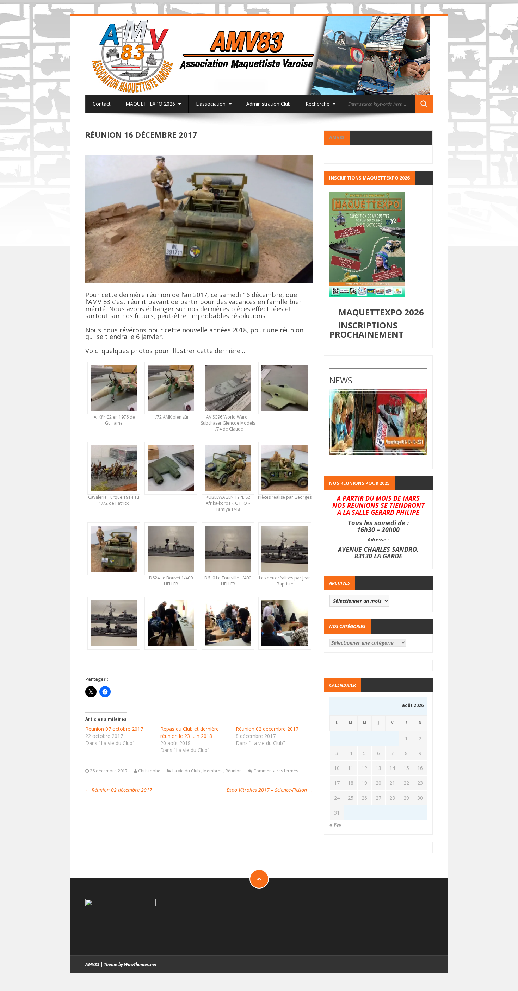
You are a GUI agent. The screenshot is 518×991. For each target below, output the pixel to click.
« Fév (335, 824)
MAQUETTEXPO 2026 (151, 103)
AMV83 (336, 137)
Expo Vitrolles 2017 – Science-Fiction (270, 789)
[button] (113, 397)
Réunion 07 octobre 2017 (114, 729)
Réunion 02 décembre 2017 (267, 729)
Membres (212, 771)
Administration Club (268, 103)
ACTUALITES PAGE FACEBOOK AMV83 (137, 121)
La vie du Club (186, 771)
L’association (211, 103)
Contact (102, 103)
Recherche (318, 103)
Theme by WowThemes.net (130, 964)
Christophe (149, 771)
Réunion (234, 771)
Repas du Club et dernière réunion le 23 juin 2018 (189, 732)
